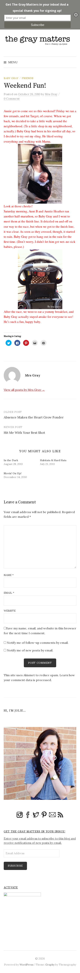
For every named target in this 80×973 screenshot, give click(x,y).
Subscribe (15, 865)
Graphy (50, 964)
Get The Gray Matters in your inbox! (34, 831)
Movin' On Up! (12, 473)
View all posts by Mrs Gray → (24, 390)
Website (10, 610)
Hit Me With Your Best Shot (24, 433)
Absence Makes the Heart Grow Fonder (34, 417)
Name (9, 575)
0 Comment (12, 98)
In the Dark (11, 460)
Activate (11, 887)
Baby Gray (11, 78)
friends (27, 78)
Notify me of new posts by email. (30, 650)
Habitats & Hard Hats (53, 460)
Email (9, 592)
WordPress (26, 964)
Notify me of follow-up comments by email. (37, 642)
